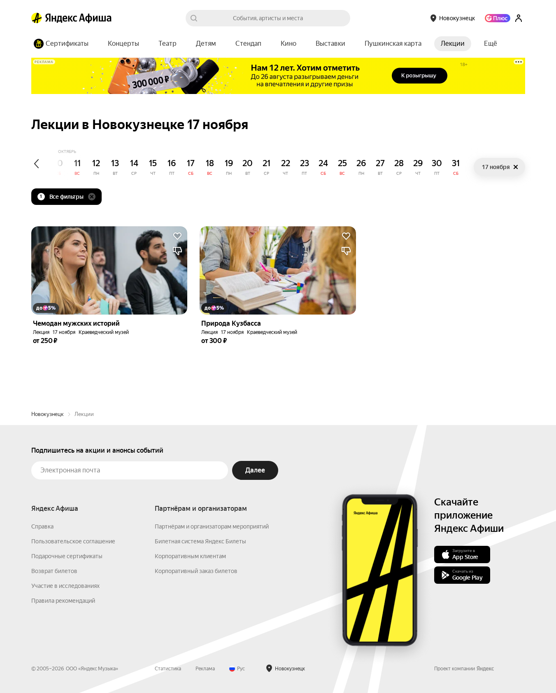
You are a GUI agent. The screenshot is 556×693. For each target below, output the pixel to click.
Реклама (205, 669)
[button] (490, 43)
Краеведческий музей (104, 332)
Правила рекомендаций (63, 600)
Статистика (168, 669)
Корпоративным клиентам (190, 556)
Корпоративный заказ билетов (196, 571)
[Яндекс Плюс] (497, 18)
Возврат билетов (54, 571)
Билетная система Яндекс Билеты (200, 541)
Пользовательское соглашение (73, 541)
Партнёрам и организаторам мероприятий (212, 526)
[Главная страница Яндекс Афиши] (36, 18)
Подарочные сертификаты (66, 556)
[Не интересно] (177, 251)
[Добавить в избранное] (177, 236)
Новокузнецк (47, 414)
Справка (42, 526)
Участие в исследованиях (65, 586)
